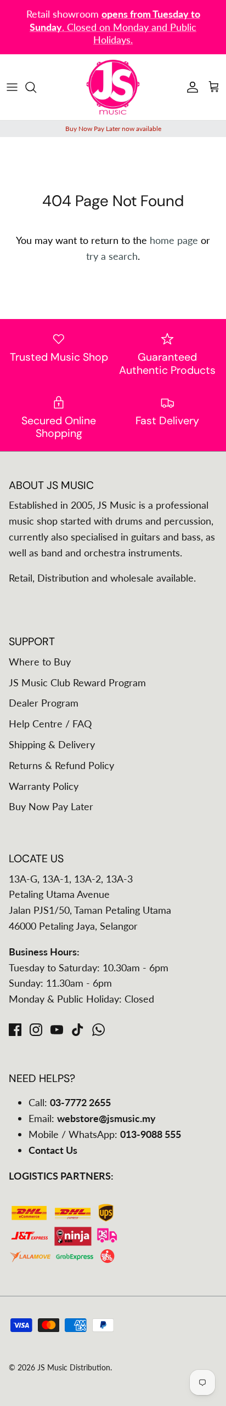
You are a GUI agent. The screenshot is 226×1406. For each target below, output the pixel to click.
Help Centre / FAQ (50, 724)
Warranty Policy (43, 786)
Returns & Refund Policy (61, 765)
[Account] (190, 87)
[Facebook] (15, 1029)
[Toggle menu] (12, 87)
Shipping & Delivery (52, 744)
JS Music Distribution (73, 1367)
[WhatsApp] (98, 1029)
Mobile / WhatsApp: (105, 1134)
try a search (112, 256)
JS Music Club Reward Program (77, 682)
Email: (92, 1118)
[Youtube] (56, 1029)
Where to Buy (40, 662)
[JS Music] (113, 87)
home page (174, 240)
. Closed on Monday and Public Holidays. (115, 26)
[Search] (36, 87)
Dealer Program (43, 703)
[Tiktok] (77, 1029)
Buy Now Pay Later (51, 806)
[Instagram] (36, 1029)
